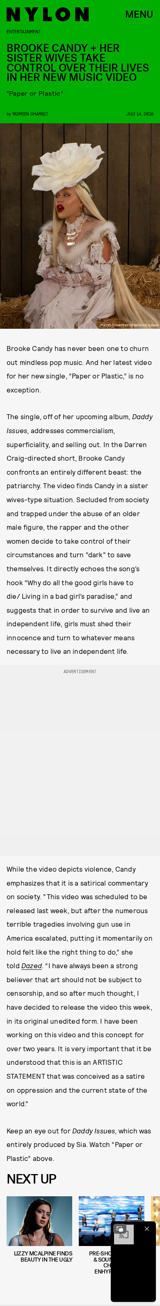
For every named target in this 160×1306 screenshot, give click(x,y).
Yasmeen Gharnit (30, 113)
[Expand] (119, 1229)
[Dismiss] (146, 1229)
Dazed (31, 965)
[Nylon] (48, 14)
